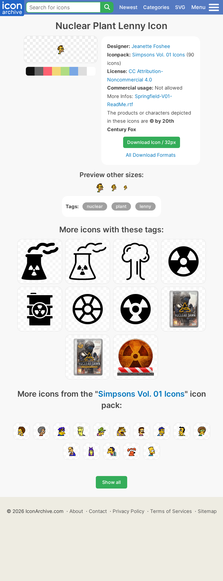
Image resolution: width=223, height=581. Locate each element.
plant (121, 206)
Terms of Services (171, 511)
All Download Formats (151, 155)
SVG (180, 7)
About (76, 511)
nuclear (95, 206)
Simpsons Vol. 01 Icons (158, 55)
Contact (98, 511)
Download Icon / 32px (151, 142)
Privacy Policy (128, 511)
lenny (145, 206)
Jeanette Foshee (151, 46)
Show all (111, 482)
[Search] (107, 7)
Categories (156, 7)
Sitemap (207, 511)
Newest (128, 7)
